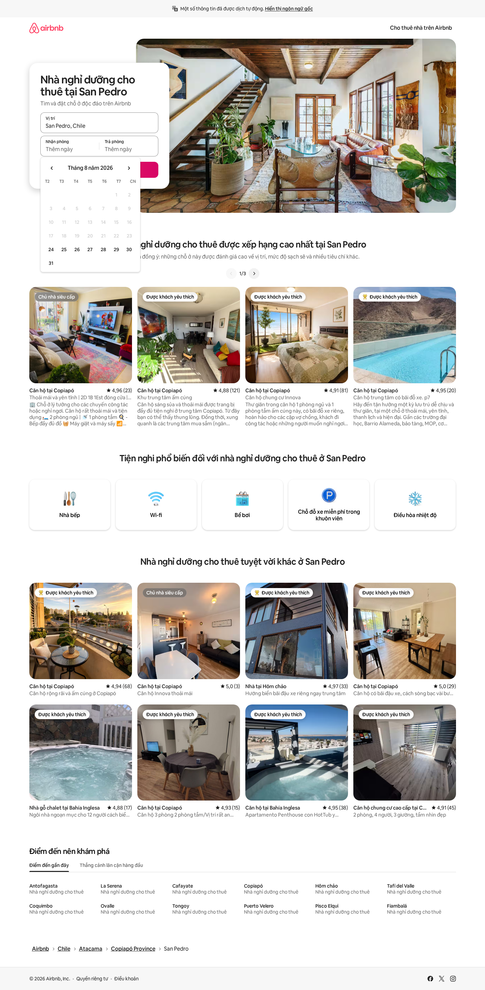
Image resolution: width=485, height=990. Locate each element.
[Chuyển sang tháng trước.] (52, 168)
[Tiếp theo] (254, 273)
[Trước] (231, 273)
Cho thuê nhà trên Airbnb (421, 27)
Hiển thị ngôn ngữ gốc (289, 9)
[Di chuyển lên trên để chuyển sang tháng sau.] (129, 168)
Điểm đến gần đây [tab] (49, 865)
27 (90, 249)
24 (51, 249)
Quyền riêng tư (92, 979)
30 (129, 249)
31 (51, 263)
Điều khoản (126, 979)
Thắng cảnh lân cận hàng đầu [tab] (111, 865)
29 (116, 249)
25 (64, 249)
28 (103, 249)
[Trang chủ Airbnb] (46, 27)
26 (77, 249)
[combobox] (99, 126)
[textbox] (70, 149)
